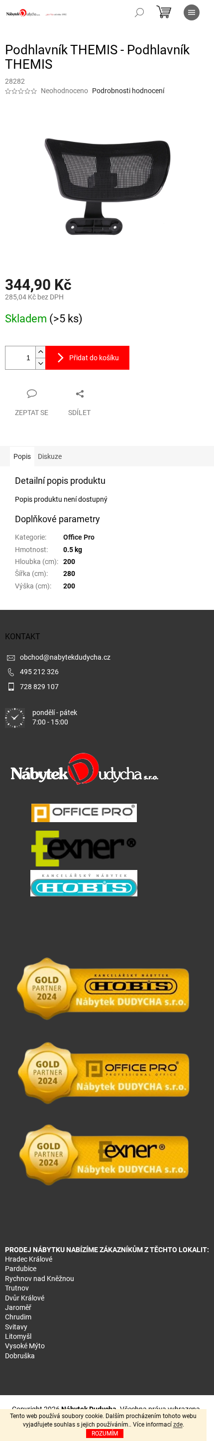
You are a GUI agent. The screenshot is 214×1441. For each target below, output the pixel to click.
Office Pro (79, 537)
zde (178, 1424)
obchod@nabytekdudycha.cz (65, 657)
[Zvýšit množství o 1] (40, 352)
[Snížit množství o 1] (40, 363)
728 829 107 (39, 687)
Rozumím (105, 1433)
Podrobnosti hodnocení (128, 91)
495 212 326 (39, 672)
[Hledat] (139, 12)
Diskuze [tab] (50, 456)
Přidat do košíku (94, 358)
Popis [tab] (22, 456)
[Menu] (192, 12)
